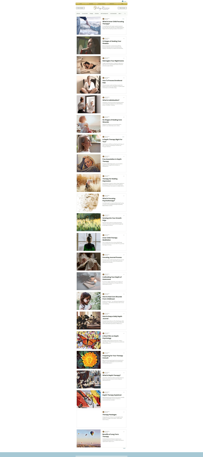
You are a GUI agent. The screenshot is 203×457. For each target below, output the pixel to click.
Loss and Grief (85, 13)
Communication (113, 13)
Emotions (97, 13)
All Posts (78, 13)
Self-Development (104, 13)
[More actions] (124, 19)
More (120, 13)
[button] (125, 13)
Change (91, 13)
